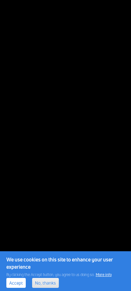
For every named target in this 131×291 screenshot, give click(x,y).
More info (104, 274)
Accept (16, 283)
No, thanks (45, 283)
